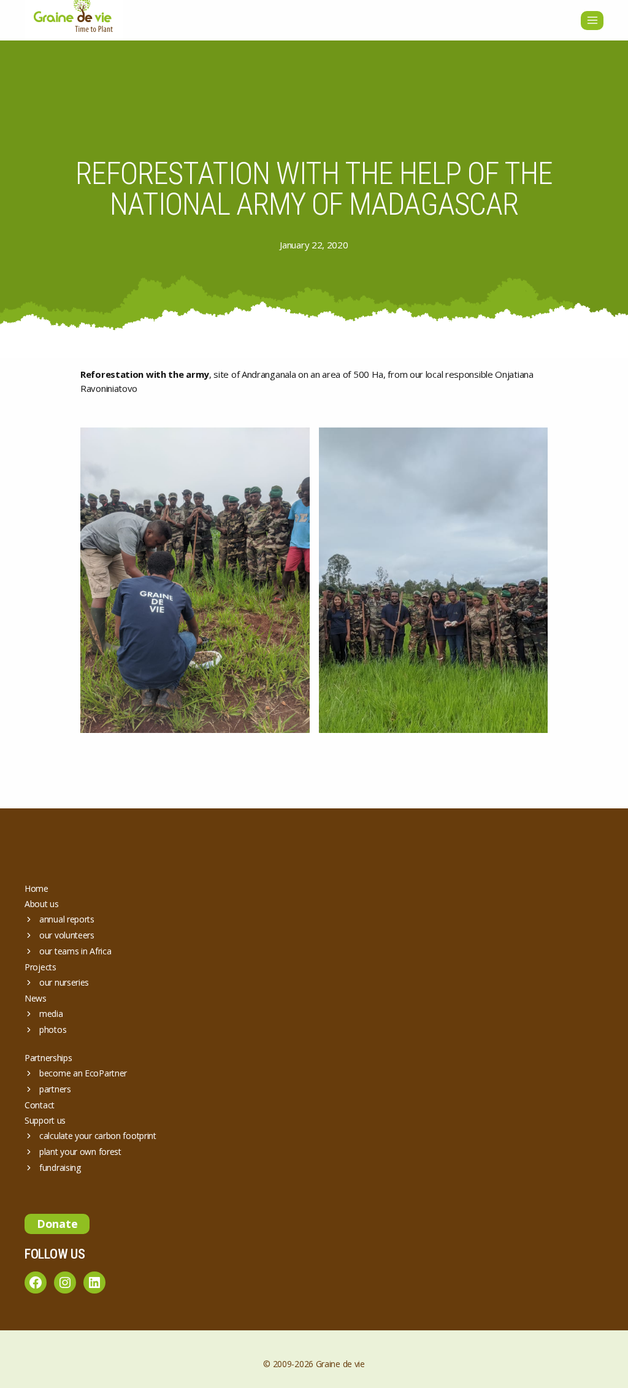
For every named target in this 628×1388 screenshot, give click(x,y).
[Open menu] (592, 20)
